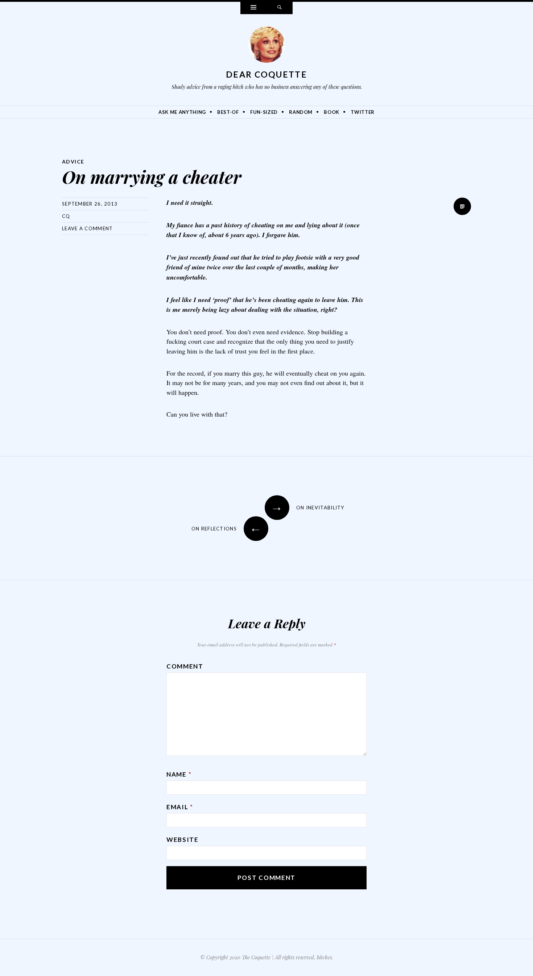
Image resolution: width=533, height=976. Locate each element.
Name (178, 774)
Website (182, 839)
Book (331, 112)
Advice (73, 161)
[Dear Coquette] (266, 46)
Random (301, 112)
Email (179, 807)
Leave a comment (87, 228)
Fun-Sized (264, 112)
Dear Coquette (266, 74)
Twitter (363, 112)
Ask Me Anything (182, 112)
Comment (184, 666)
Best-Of (228, 112)
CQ (66, 216)
